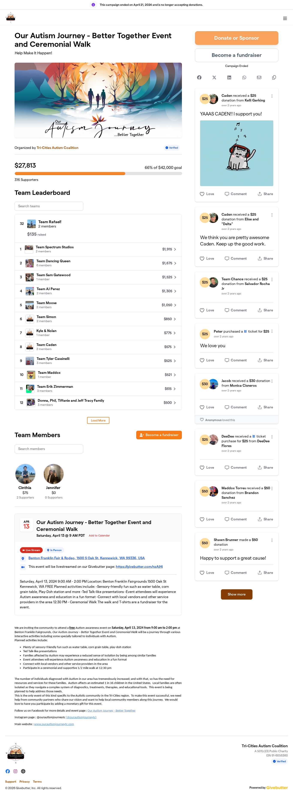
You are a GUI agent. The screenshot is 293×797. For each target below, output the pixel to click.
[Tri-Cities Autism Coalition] (10, 17)
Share (268, 194)
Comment (239, 194)
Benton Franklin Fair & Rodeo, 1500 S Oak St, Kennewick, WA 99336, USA (87, 558)
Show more (237, 594)
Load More (98, 420)
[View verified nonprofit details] (171, 148)
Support (10, 781)
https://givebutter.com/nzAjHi (139, 566)
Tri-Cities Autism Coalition (57, 148)
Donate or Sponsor (236, 38)
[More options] (272, 96)
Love (210, 194)
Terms (37, 781)
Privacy (25, 781)
